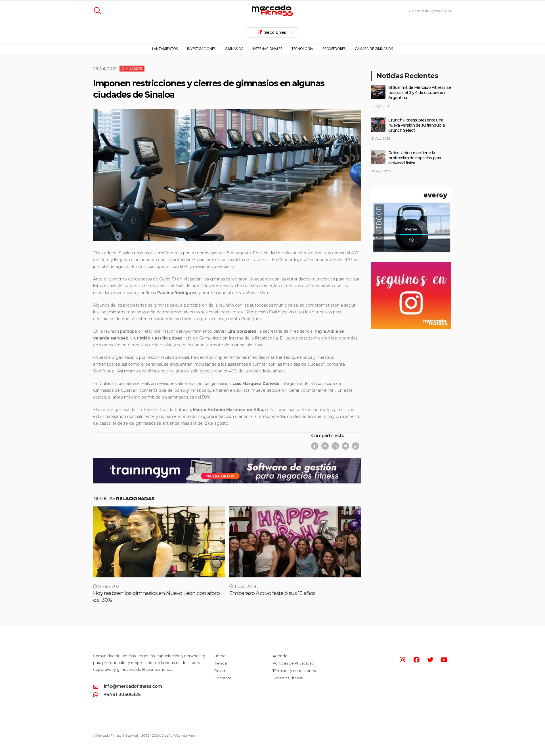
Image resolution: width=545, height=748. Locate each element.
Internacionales (267, 48)
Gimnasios (234, 48)
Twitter (325, 446)
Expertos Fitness (287, 678)
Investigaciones (201, 48)
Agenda (279, 656)
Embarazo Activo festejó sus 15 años (272, 593)
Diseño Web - (178, 735)
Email (345, 446)
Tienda (220, 663)
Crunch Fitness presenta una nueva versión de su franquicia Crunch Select (416, 125)
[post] (378, 91)
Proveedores (333, 48)
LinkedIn (335, 446)
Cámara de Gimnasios (374, 48)
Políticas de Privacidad (293, 663)
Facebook (314, 446)
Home (220, 656)
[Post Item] (159, 541)
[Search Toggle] (97, 10)
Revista (221, 671)
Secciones (275, 32)
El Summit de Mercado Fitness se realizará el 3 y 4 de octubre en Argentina (419, 92)
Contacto (223, 678)
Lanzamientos (165, 48)
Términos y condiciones (294, 671)
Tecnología (302, 48)
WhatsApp (355, 446)
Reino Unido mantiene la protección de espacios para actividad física (414, 157)
